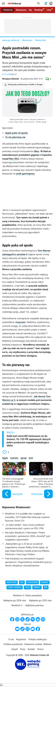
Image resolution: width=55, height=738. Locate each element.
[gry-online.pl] (14, 3)
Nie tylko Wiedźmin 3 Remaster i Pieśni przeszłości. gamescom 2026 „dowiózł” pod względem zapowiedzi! (27, 536)
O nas (11, 639)
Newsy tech (40, 40)
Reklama (47, 644)
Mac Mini (14, 158)
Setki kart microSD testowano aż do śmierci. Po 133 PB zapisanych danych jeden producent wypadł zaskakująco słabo (29, 441)
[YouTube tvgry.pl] (17, 629)
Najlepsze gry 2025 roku (40, 600)
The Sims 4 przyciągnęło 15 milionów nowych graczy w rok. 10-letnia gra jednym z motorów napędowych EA (14, 480)
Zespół (14, 649)
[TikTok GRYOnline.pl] (27, 619)
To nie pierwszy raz (15, 137)
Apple (5, 458)
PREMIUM (8, 10)
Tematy (36, 587)
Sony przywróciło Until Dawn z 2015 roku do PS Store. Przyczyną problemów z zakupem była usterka (41, 480)
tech (31, 458)
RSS (45, 587)
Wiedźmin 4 (16, 605)
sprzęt (24, 458)
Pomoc (40, 649)
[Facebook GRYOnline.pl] (12, 619)
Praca (22, 649)
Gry (30, 10)
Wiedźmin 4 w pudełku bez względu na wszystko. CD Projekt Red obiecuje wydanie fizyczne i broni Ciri (27, 517)
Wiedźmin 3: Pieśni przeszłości (27, 595)
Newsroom (21, 10)
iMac (36, 151)
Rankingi (38, 10)
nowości (14, 458)
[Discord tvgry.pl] (33, 629)
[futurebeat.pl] (9, 74)
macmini (21, 322)
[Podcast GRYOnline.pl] (33, 619)
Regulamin (21, 639)
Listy (49, 10)
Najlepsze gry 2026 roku (14, 600)
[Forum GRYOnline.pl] (43, 619)
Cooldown (32, 582)
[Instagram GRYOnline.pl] (17, 619)
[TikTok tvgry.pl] (22, 629)
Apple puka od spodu (16, 133)
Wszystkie (12, 582)
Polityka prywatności (13, 644)
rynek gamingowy (25, 173)
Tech (27, 587)
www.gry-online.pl (10, 40)
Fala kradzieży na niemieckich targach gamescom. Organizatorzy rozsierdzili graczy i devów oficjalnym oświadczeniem (28, 562)
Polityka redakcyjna (38, 639)
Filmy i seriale (15, 587)
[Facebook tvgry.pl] (38, 629)
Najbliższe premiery (34, 605)
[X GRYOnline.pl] (22, 619)
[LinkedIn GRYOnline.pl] (38, 619)
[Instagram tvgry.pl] (27, 629)
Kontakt (31, 649)
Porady (44, 582)
